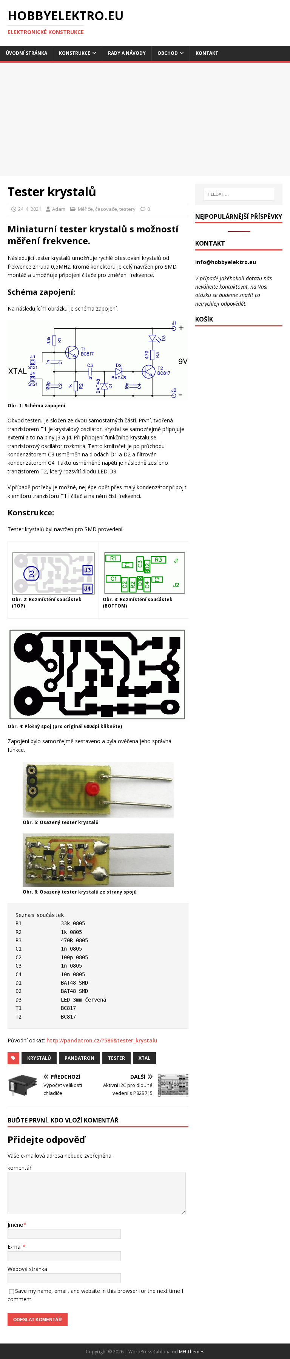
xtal (144, 1058)
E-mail (15, 1246)
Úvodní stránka (26, 53)
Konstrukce (74, 53)
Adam (58, 209)
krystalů (39, 1058)
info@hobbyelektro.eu (225, 262)
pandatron (79, 1058)
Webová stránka (27, 1268)
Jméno (15, 1224)
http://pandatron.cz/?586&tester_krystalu (101, 1040)
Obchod (167, 53)
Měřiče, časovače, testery (107, 209)
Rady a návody (127, 53)
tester (116, 1058)
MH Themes (191, 1351)
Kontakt (207, 53)
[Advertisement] (145, 119)
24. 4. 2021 (29, 209)
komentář (20, 1167)
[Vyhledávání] (239, 194)
